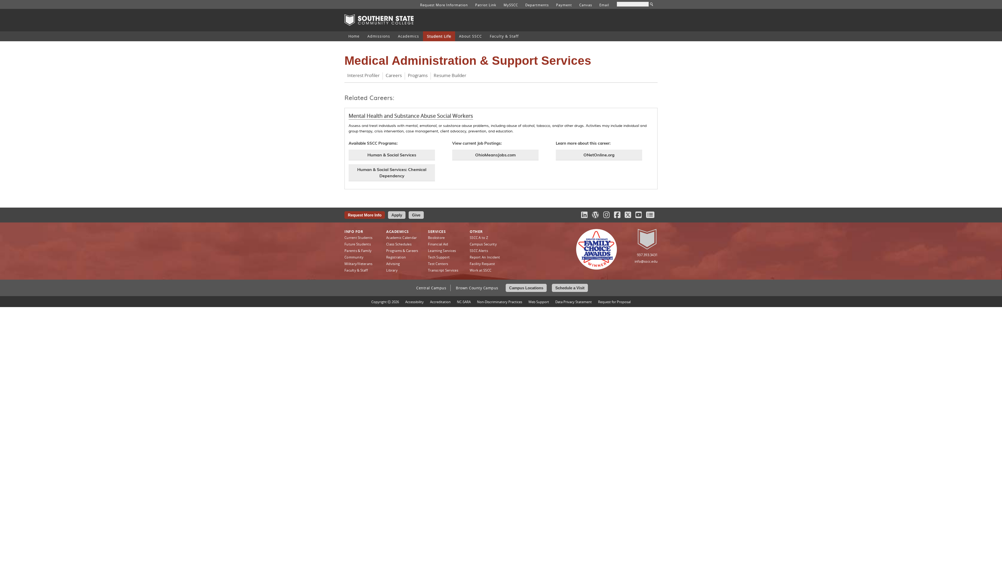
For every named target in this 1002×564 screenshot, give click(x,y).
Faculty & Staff (504, 36)
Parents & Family (358, 250)
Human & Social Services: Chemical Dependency (391, 172)
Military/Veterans (358, 263)
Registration (396, 257)
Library (392, 270)
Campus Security (483, 244)
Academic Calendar (401, 237)
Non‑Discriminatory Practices (499, 301)
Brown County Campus (477, 287)
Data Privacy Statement (573, 301)
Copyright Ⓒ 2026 (385, 301)
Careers (394, 75)
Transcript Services (443, 270)
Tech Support (439, 257)
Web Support (538, 301)
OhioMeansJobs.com (495, 154)
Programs (418, 75)
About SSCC (470, 36)
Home (354, 36)
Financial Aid (438, 244)
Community (353, 257)
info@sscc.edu (646, 261)
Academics (408, 36)
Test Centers (438, 263)
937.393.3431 (647, 254)
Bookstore (436, 237)
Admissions (378, 36)
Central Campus (431, 287)
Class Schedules (398, 244)
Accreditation (440, 301)
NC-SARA (464, 301)
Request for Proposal (614, 301)
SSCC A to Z (479, 237)
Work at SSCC (480, 270)
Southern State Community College (379, 20)
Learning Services (442, 250)
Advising (393, 263)
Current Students (358, 237)
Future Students (357, 244)
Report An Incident (485, 257)
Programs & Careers (402, 250)
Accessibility (414, 301)
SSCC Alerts (479, 250)
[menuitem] (353, 36)
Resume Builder (450, 75)
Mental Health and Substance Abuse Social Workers (411, 115)
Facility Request (482, 263)
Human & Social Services (391, 154)
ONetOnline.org (599, 154)
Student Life (439, 36)
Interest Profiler (363, 75)
